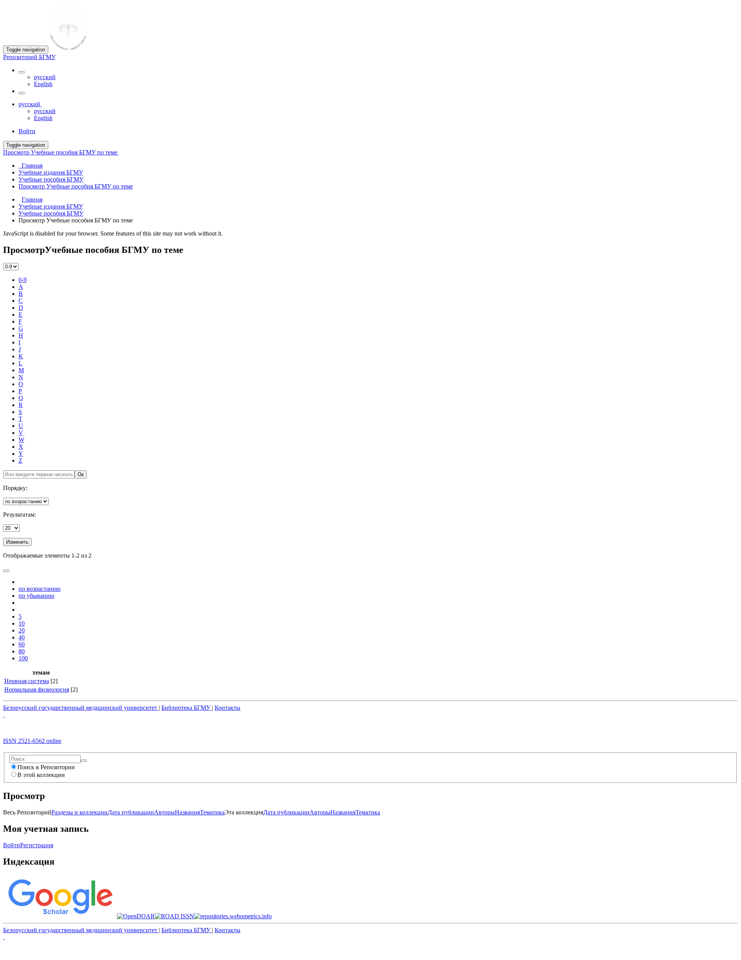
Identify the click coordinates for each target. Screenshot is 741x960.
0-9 (23, 279)
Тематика (212, 812)
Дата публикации (131, 812)
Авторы (164, 812)
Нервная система (26, 681)
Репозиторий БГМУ (29, 57)
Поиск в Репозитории (46, 767)
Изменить (17, 542)
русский (45, 77)
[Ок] (84, 761)
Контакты (227, 707)
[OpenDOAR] (136, 916)
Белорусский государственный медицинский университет (81, 707)
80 (22, 651)
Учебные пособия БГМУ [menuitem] (51, 179)
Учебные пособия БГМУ (51, 213)
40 (22, 637)
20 (22, 630)
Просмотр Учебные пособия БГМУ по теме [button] (61, 152)
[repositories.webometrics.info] (233, 916)
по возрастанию (40, 588)
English (43, 84)
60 (22, 644)
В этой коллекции (41, 775)
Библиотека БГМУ (186, 707)
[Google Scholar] (60, 916)
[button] (22, 72)
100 (23, 658)
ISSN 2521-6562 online (32, 741)
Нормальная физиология (36, 689)
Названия (187, 812)
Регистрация (36, 845)
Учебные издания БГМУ (51, 206)
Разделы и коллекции (79, 812)
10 (22, 623)
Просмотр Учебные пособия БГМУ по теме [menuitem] (76, 186)
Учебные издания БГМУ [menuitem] (51, 172)
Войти (11, 845)
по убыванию (36, 595)
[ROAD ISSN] (174, 916)
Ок (81, 474)
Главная (32, 199)
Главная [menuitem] (30, 165)
